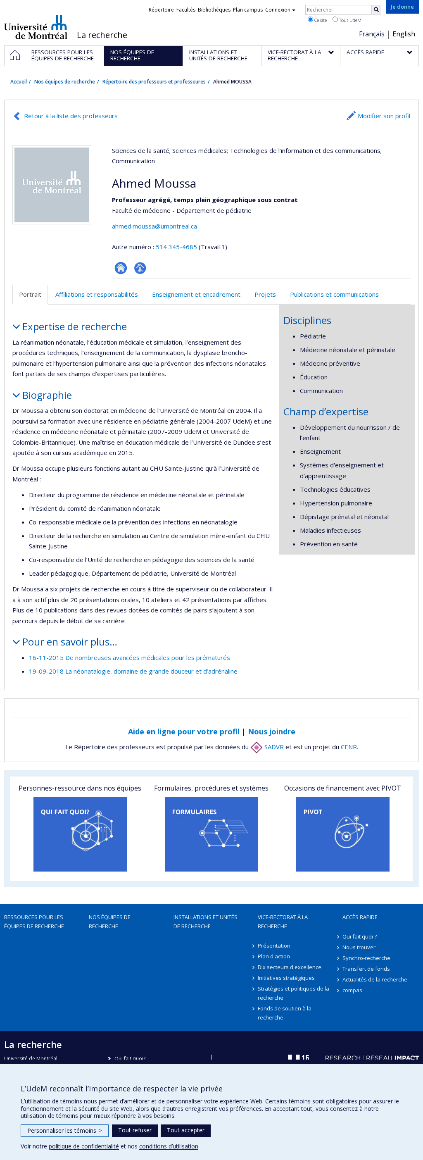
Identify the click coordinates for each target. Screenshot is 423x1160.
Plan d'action (274, 956)
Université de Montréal (35, 26)
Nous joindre (271, 731)
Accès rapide (360, 917)
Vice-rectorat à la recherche (283, 921)
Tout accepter (185, 1130)
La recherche (102, 35)
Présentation (274, 945)
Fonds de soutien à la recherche (284, 1013)
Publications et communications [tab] (334, 294)
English (403, 33)
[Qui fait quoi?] (80, 834)
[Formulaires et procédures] (211, 834)
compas (352, 990)
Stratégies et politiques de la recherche (293, 993)
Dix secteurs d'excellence (289, 967)
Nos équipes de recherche (64, 81)
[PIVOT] (342, 834)
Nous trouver (358, 947)
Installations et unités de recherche (205, 921)
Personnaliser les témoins (64, 1130)
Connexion (277, 9)
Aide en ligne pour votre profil (184, 731)
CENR (349, 747)
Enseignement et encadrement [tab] (196, 294)
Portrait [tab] (30, 294)
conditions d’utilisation (168, 1146)
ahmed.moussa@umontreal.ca (154, 226)
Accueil (18, 81)
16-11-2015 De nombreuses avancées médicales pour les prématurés (129, 657)
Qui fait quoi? (129, 1058)
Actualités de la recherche (374, 979)
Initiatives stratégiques (286, 977)
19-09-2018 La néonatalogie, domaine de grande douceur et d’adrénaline (133, 671)
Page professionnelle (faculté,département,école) (140, 268)
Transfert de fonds (366, 968)
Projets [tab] (265, 294)
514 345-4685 (177, 247)
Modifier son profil (384, 116)
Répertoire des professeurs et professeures (154, 81)
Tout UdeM (349, 20)
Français (372, 33)
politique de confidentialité (84, 1146)
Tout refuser (135, 1130)
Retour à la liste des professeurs (71, 116)
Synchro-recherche (366, 958)
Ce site (320, 20)
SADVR (273, 747)
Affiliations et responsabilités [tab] (96, 294)
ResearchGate (120, 268)
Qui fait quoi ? (359, 936)
